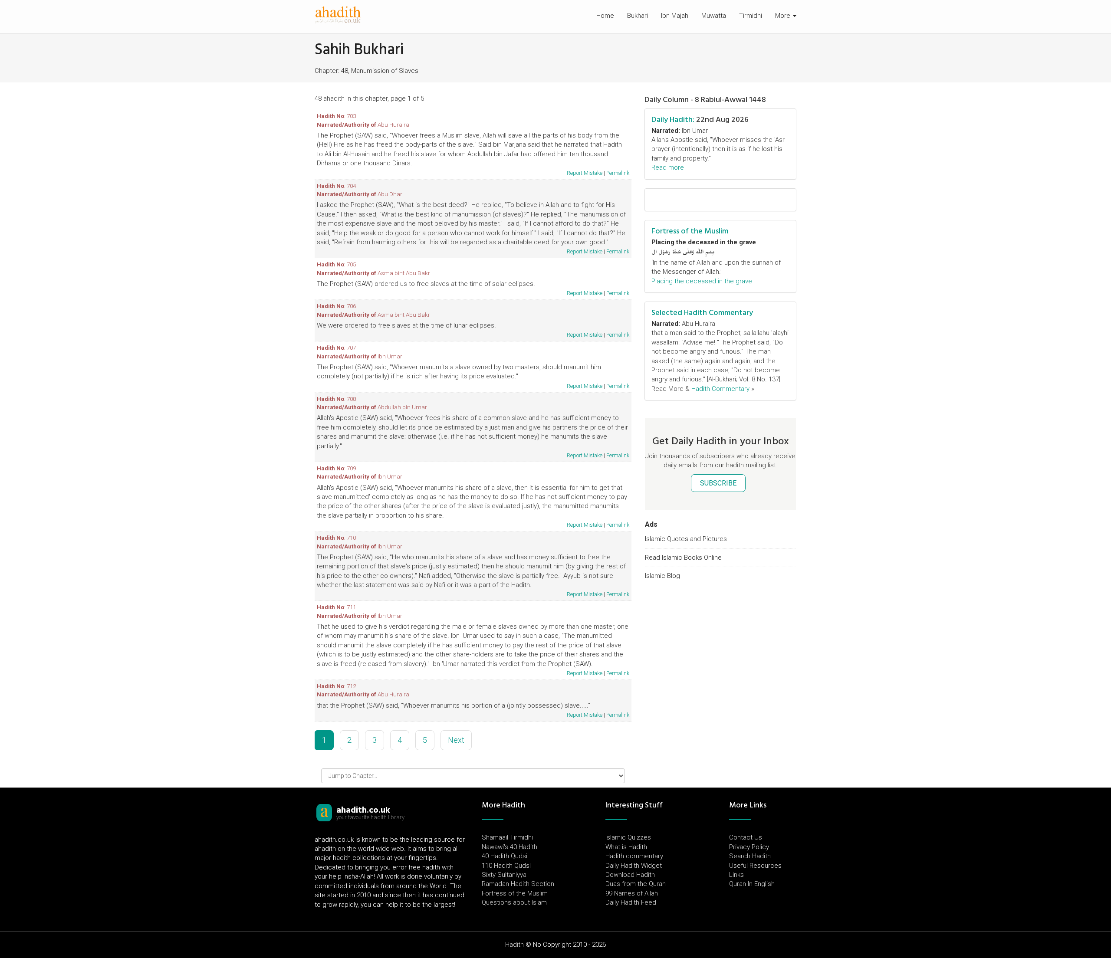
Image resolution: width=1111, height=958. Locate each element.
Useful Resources (755, 865)
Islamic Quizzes (628, 837)
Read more (667, 167)
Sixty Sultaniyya (504, 875)
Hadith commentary (634, 856)
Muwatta (713, 16)
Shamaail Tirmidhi (507, 837)
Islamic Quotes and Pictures (686, 539)
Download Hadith (630, 875)
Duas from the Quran (635, 884)
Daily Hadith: (672, 119)
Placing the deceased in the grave (701, 281)
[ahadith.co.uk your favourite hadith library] (324, 812)
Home (605, 16)
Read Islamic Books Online (683, 557)
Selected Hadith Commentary (702, 312)
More (783, 16)
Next (456, 740)
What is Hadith (626, 847)
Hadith (514, 944)
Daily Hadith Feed (630, 902)
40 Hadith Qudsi (504, 856)
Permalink (617, 173)
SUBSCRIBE (718, 483)
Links (736, 875)
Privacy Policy (749, 847)
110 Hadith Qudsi (506, 865)
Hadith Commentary (720, 389)
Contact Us (745, 837)
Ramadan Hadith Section (518, 884)
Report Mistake (584, 173)
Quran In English (752, 884)
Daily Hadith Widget (633, 865)
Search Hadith (750, 856)
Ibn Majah (674, 16)
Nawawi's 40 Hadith (509, 847)
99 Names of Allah (631, 893)
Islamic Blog (662, 576)
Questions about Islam (514, 902)
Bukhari (637, 16)
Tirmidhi (750, 16)
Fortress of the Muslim (689, 231)
